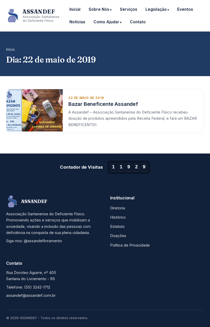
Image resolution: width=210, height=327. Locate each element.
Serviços (128, 9)
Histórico (118, 217)
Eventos (185, 9)
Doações (118, 235)
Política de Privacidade (130, 245)
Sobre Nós (99, 9)
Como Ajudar (106, 21)
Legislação (156, 9)
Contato (138, 21)
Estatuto (117, 226)
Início (10, 49)
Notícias (77, 21)
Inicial (74, 9)
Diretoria (117, 208)
